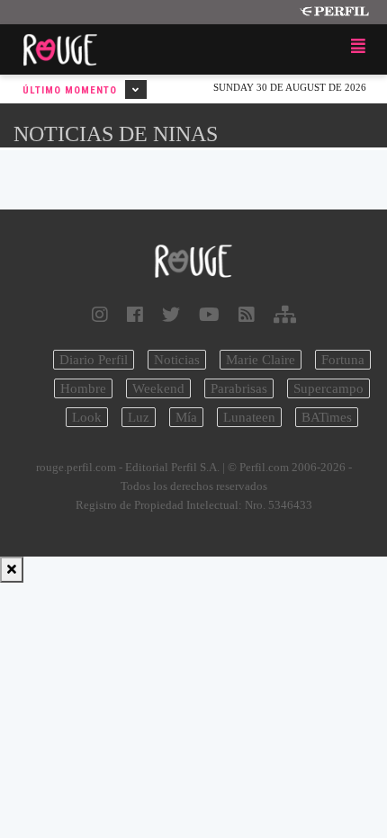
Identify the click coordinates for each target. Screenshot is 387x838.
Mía (186, 417)
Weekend (158, 388)
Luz (138, 417)
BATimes (327, 417)
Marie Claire (260, 359)
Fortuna (342, 359)
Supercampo (328, 388)
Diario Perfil (93, 359)
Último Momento (71, 90)
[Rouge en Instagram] (100, 315)
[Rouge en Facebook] (135, 315)
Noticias (177, 359)
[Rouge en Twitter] (171, 315)
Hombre (83, 388)
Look (87, 417)
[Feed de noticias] (246, 315)
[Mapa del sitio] (285, 315)
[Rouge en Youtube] (209, 315)
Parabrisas (239, 388)
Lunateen (249, 417)
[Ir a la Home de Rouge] (193, 261)
